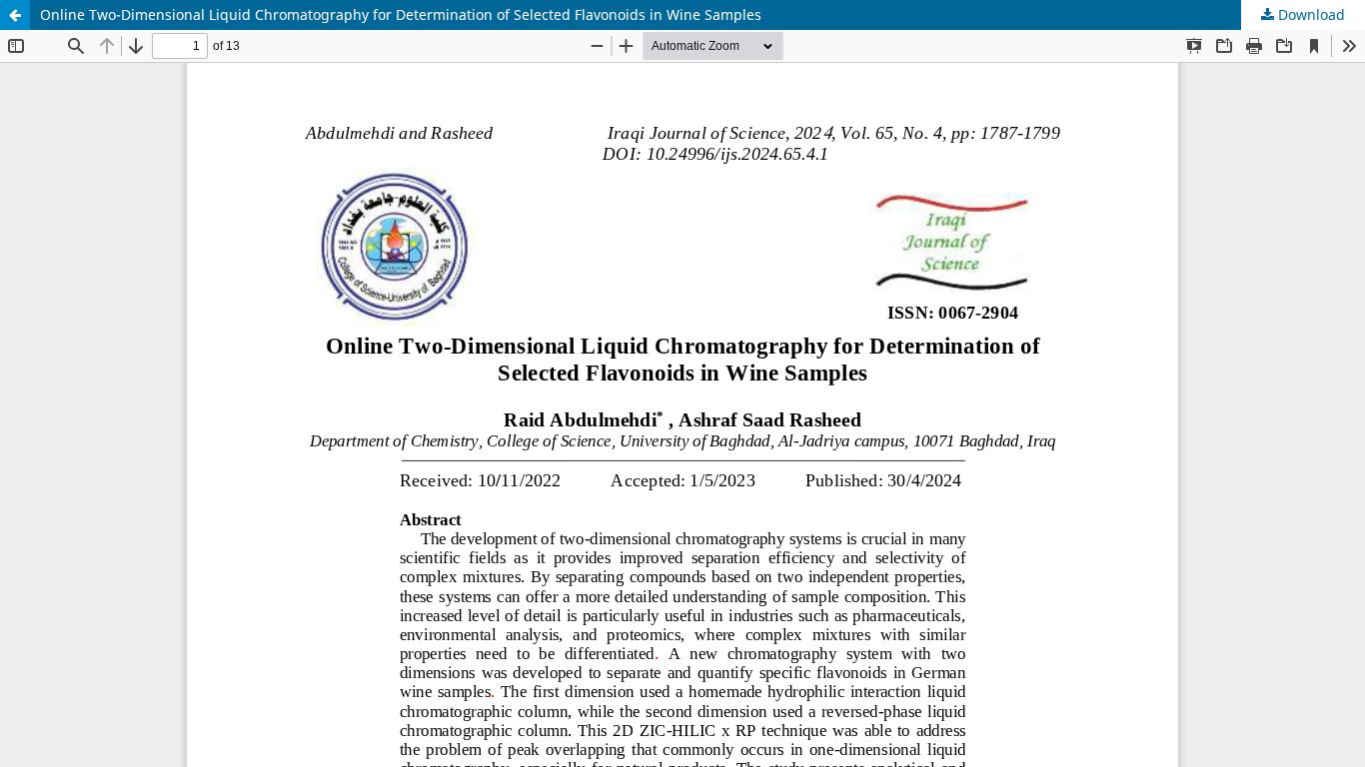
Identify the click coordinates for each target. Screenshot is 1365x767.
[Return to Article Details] (15, 15)
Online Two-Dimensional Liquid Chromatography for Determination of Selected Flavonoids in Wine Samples (400, 14)
